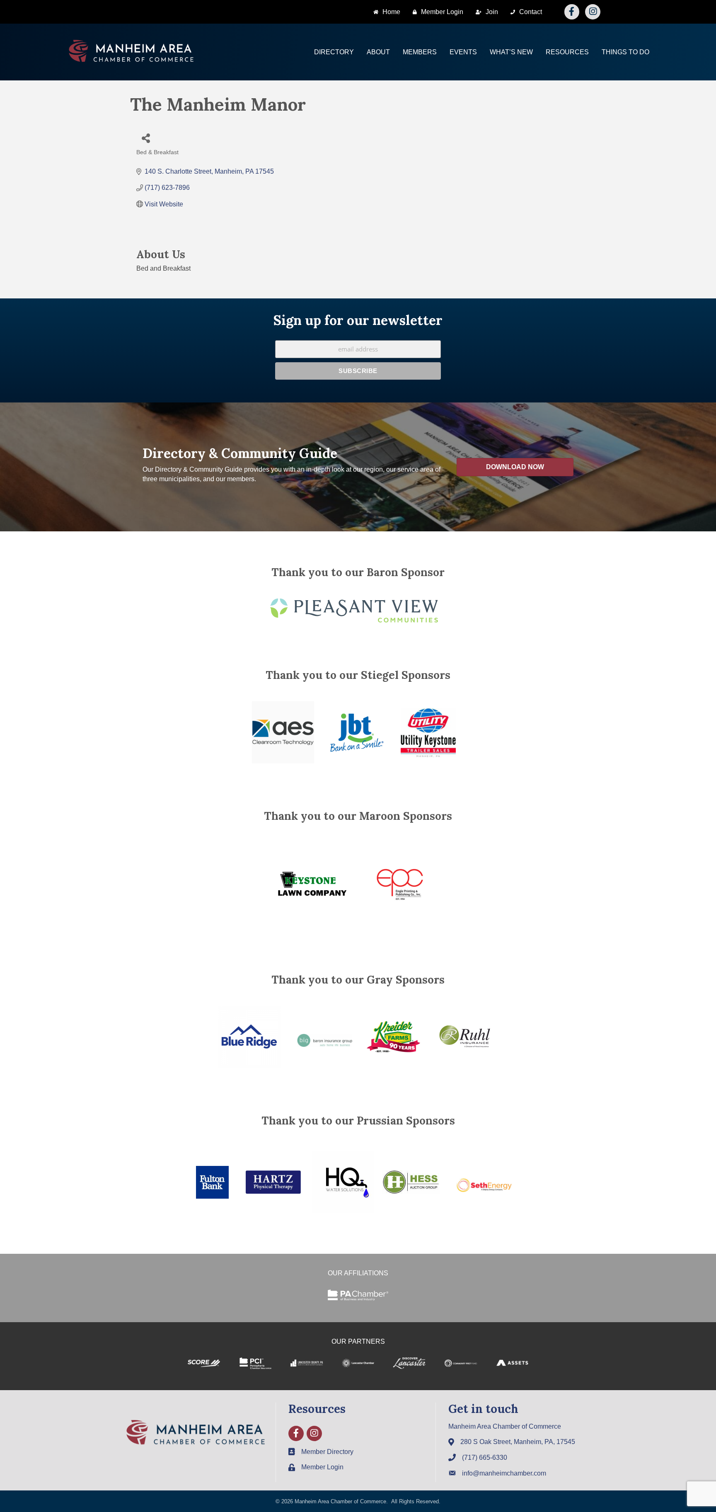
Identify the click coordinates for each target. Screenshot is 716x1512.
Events (463, 52)
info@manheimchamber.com (504, 1473)
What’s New (511, 52)
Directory (334, 52)
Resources (567, 52)
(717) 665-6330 (484, 1457)
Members (420, 52)
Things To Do (625, 52)
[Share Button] (145, 137)
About (378, 52)
